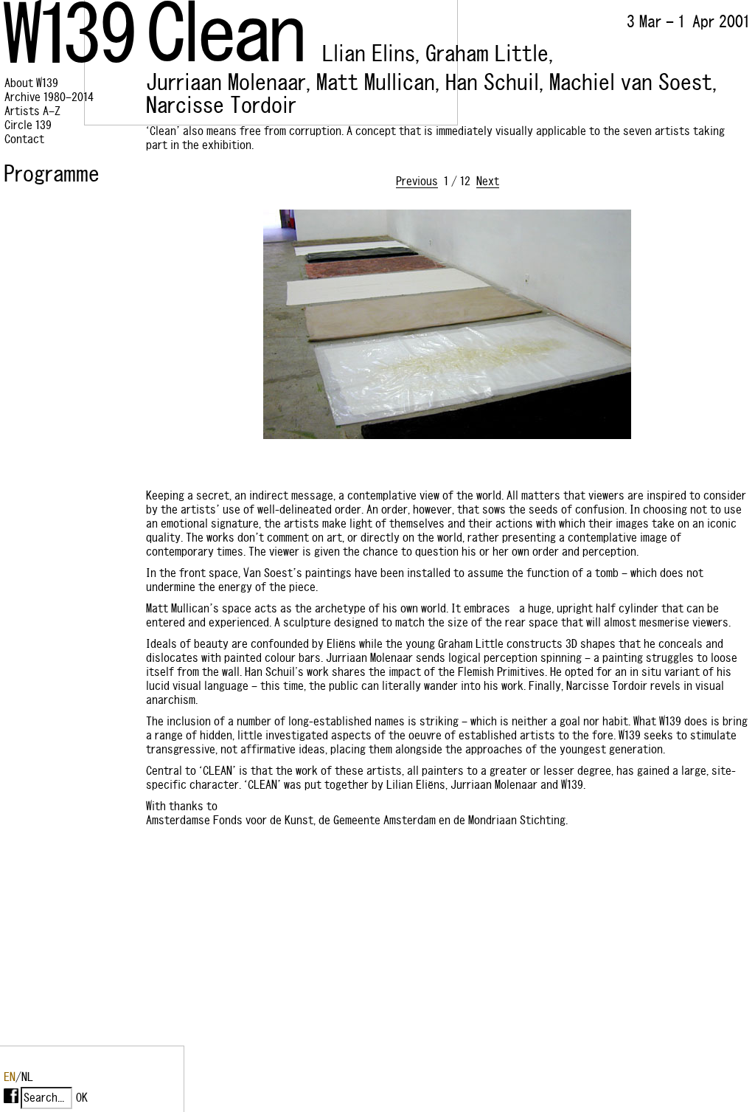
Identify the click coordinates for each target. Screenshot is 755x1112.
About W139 (31, 83)
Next (487, 181)
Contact (24, 139)
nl (27, 1077)
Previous (417, 181)
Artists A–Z (32, 111)
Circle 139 (28, 125)
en (9, 1077)
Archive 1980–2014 (49, 97)
